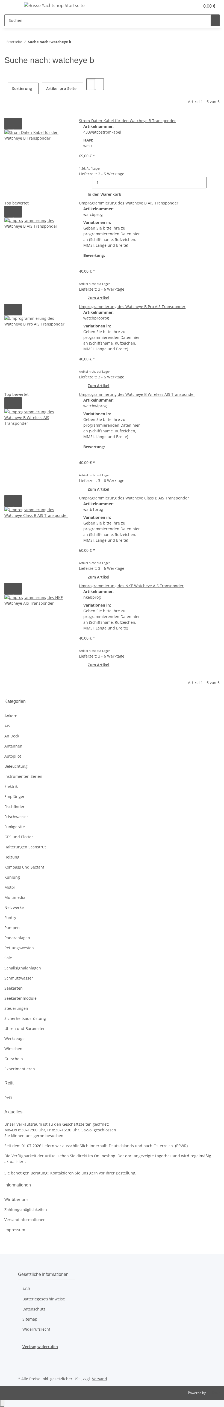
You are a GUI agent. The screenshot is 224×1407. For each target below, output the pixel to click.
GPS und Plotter (18, 836)
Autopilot (12, 756)
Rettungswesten (19, 947)
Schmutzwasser (18, 978)
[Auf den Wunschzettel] (17, 123)
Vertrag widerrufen (40, 1346)
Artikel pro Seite (61, 88)
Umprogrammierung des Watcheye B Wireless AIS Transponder (137, 394)
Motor (9, 887)
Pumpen (12, 927)
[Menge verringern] (87, 182)
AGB (26, 1288)
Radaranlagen (17, 937)
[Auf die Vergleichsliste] (8, 123)
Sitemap (29, 1319)
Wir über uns (16, 1199)
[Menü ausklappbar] (11, 6)
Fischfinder (14, 806)
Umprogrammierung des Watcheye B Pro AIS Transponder (132, 306)
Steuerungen (16, 1008)
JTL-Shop (213, 1392)
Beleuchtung (16, 766)
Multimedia (14, 897)
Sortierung (22, 88)
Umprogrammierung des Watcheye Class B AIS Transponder (134, 498)
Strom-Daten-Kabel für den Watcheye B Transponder (127, 120)
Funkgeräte (14, 826)
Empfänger (14, 796)
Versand (99, 1378)
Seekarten (13, 988)
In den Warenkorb (104, 194)
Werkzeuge (14, 1038)
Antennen (13, 746)
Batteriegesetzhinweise (43, 1298)
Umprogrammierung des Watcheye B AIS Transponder (128, 203)
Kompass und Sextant (24, 867)
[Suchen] (215, 20)
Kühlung (12, 877)
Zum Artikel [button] (98, 297)
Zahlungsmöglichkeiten (25, 1209)
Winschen (13, 1048)
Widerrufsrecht (36, 1329)
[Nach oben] (2, 1403)
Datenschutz (33, 1309)
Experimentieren (19, 1068)
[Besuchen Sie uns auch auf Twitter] (22, 1362)
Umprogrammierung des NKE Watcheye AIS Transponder (131, 585)
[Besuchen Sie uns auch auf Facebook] (22, 1356)
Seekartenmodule (20, 998)
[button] (184, 6)
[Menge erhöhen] (211, 182)
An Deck (11, 736)
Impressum (14, 1229)
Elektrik (11, 786)
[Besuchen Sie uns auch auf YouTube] (22, 1369)
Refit (8, 1097)
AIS (7, 725)
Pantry (10, 917)
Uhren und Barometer (24, 1028)
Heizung (11, 857)
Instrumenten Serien (23, 776)
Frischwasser (16, 816)
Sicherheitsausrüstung (25, 1018)
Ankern (10, 715)
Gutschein (13, 1058)
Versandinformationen (25, 1219)
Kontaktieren (62, 1173)
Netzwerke (14, 907)
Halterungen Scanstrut (25, 846)
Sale (8, 957)
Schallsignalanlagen (22, 968)
